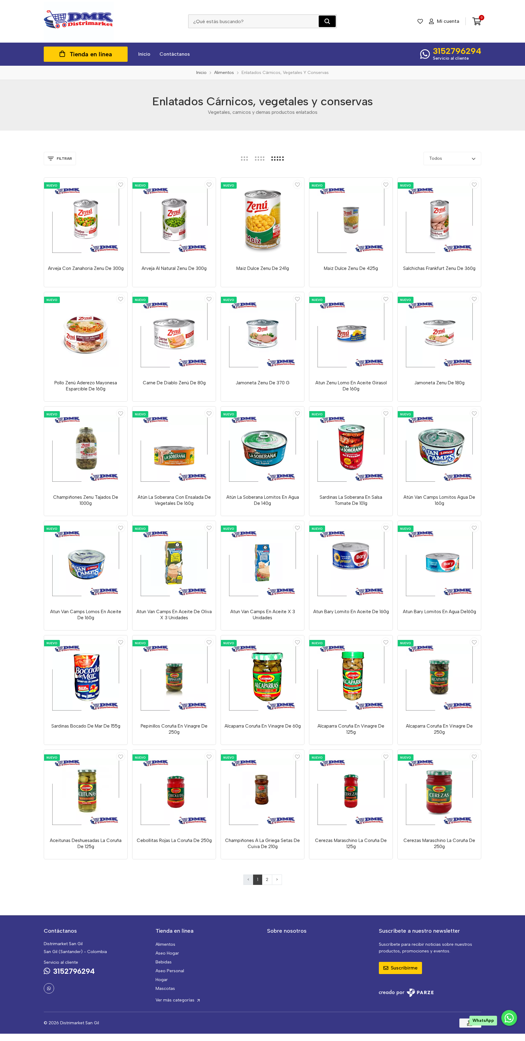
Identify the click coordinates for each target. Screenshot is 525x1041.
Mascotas (165, 988)
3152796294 (457, 51)
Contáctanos (175, 54)
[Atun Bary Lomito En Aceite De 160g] (351, 562)
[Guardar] (120, 184)
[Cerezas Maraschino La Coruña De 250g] (439, 791)
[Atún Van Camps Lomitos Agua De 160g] (439, 448)
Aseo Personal (170, 970)
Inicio (144, 54)
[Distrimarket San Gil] (79, 21)
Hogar (162, 979)
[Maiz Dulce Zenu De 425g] (351, 219)
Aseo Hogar (167, 953)
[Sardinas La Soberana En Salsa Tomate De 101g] (351, 448)
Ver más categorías (176, 1000)
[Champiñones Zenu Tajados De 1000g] (85, 448)
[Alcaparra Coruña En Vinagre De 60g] (262, 677)
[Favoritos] (420, 21)
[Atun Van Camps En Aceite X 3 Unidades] (262, 562)
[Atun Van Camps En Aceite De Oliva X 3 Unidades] (174, 562)
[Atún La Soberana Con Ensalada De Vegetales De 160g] (174, 448)
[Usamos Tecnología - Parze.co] (406, 993)
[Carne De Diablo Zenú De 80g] (174, 334)
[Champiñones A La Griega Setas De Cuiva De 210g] (262, 791)
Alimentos (165, 944)
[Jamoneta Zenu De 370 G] (262, 334)
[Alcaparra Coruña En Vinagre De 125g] (351, 677)
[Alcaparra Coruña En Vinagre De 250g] (439, 677)
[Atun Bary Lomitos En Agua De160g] (439, 562)
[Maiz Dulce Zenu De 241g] (262, 219)
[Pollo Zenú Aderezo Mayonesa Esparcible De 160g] (85, 334)
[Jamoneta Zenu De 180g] (439, 334)
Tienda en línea (91, 54)
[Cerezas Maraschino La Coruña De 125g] (351, 791)
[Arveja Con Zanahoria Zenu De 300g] (85, 219)
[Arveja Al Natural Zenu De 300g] (174, 219)
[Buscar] (327, 21)
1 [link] (257, 879)
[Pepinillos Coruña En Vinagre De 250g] (174, 677)
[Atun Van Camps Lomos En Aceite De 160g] (85, 562)
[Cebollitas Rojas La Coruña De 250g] (174, 791)
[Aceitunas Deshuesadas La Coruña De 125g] (85, 791)
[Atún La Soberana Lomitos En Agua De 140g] (262, 448)
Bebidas (164, 962)
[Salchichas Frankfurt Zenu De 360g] (439, 219)
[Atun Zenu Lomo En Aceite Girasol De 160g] (351, 334)
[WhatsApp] (49, 988)
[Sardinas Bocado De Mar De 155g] (85, 677)
